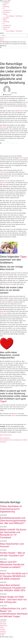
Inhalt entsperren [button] (5, 438)
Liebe (10, 129)
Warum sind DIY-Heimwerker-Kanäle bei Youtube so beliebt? (12, 564)
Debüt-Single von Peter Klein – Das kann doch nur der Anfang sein (13, 599)
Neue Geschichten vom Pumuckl (12, 545)
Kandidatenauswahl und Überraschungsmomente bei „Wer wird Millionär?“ (13, 520)
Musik (5, 4)
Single (11, 186)
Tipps (8, 204)
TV (4, 8)
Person (6, 276)
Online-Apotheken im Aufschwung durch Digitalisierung (11, 509)
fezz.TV (2, 38)
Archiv (2, 40)
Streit (14, 363)
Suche (2, 33)
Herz (16, 280)
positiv (14, 415)
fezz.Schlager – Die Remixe (14, 16)
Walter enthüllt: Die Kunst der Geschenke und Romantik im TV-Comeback (13, 533)
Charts (5, 14)
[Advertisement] (14, 458)
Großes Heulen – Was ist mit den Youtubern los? (12, 554)
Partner (21, 158)
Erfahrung (3, 172)
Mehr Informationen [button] (6, 435)
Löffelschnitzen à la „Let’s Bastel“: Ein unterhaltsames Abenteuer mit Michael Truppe (14, 612)
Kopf (15, 413)
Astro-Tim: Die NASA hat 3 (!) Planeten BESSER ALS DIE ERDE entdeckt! (13, 576)
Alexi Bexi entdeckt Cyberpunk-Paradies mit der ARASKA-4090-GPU (12, 588)
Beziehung (6, 300)
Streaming (6, 6)
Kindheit (6, 100)
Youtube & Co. (7, 10)
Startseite (6, 3)
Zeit (24, 102)
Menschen (21, 111)
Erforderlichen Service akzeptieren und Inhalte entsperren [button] (13, 441)
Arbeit (2, 372)
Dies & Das (6, 12)
